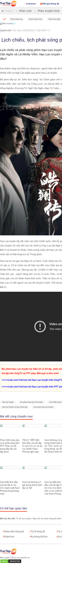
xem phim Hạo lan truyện (43, 407)
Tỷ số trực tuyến (23, 518)
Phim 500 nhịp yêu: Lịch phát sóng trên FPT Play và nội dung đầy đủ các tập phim (10, 446)
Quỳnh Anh (5, 30)
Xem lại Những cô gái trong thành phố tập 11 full (32, 485)
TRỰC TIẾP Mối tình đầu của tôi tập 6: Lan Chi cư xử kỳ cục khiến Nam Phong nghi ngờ (32, 446)
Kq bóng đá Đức (39, 536)
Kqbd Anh (8, 536)
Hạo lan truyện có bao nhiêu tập (14, 407)
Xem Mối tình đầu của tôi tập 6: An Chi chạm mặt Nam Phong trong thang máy (10, 488)
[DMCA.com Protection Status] (11, 561)
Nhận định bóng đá (13, 531)
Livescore (31, 3)
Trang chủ (9, 11)
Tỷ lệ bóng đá (37, 531)
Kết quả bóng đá (51, 3)
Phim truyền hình (49, 10)
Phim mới (25, 10)
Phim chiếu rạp (16, 19)
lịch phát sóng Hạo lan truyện (31, 402)
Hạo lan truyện (8, 402)
